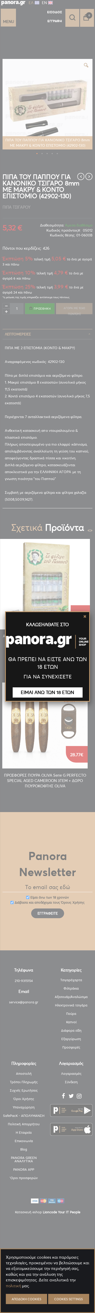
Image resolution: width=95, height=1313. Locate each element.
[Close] (84, 616)
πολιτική (13, 1285)
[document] (47, 1298)
